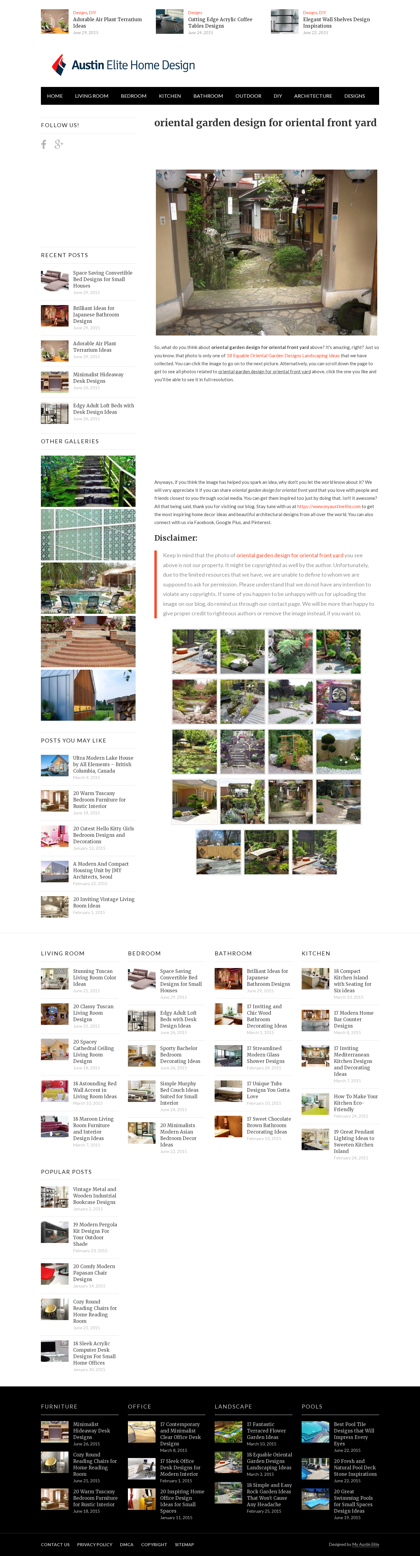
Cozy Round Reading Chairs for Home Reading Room (95, 1311)
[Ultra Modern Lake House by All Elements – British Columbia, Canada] (55, 765)
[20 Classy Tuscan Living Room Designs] (55, 1014)
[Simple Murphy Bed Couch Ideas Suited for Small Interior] (142, 1091)
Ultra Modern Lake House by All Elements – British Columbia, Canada (103, 764)
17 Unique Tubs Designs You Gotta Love (268, 1090)
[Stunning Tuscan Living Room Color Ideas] (55, 979)
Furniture (59, 1406)
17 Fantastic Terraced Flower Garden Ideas (266, 1430)
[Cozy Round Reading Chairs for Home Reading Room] (55, 1309)
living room (92, 96)
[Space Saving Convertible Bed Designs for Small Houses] (55, 280)
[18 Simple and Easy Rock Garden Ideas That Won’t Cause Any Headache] (228, 1492)
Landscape (233, 1406)
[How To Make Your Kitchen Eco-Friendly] (315, 1104)
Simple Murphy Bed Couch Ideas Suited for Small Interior (179, 1093)
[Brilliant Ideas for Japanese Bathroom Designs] (55, 316)
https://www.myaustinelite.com (329, 506)
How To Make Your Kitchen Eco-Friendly (356, 1103)
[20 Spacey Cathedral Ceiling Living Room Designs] (55, 1049)
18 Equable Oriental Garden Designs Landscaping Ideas (283, 355)
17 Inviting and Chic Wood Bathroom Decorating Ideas (267, 1016)
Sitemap (184, 1544)
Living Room (63, 953)
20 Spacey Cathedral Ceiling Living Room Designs (93, 1051)
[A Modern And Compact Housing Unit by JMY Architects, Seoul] (55, 871)
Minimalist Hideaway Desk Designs (98, 378)
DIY (92, 12)
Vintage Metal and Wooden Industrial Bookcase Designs (94, 1195)
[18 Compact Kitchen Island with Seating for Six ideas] (315, 979)
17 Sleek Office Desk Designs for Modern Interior (180, 1467)
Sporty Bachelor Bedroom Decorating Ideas (180, 1054)
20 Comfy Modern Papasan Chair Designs (94, 1273)
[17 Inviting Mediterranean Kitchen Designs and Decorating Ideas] (315, 1056)
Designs (80, 12)
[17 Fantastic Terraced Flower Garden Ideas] (228, 1432)
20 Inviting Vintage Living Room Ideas (104, 902)
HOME (55, 96)
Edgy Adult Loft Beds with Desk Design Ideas (103, 409)
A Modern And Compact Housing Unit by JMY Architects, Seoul (101, 870)
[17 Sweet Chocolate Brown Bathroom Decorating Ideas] (228, 1126)
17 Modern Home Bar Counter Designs (354, 1019)
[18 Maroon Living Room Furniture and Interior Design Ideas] (55, 1126)
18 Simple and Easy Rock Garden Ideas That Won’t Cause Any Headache (269, 1494)
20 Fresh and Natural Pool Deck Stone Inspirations (355, 1467)
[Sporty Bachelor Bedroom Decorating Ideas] (142, 1056)
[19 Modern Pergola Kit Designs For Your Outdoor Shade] (55, 1232)
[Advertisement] (266, 145)
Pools (312, 1406)
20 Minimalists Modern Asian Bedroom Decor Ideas (178, 1135)
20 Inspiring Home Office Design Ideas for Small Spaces (182, 1501)
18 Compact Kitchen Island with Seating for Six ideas (352, 981)
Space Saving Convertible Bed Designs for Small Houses (103, 279)
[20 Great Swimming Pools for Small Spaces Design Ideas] (315, 1499)
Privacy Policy (94, 1544)
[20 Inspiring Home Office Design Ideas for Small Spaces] (142, 1499)
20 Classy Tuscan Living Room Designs (93, 1013)
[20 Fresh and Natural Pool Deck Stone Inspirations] (315, 1469)
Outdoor (248, 96)
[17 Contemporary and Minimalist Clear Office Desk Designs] (142, 1432)
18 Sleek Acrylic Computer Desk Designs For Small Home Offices (94, 1353)
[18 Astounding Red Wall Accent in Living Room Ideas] (55, 1091)
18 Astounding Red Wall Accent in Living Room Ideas (95, 1090)
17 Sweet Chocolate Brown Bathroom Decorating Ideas (269, 1125)
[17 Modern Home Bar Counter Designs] (315, 1020)
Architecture (313, 96)
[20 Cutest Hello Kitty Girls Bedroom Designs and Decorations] (55, 836)
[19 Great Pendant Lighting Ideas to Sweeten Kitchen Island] (315, 1139)
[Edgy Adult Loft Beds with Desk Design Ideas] (55, 413)
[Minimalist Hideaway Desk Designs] (55, 382)
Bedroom (134, 96)
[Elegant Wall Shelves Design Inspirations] (285, 21)
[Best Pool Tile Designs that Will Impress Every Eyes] (315, 1432)
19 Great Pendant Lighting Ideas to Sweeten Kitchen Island (354, 1141)
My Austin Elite (365, 1544)
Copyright (154, 1544)
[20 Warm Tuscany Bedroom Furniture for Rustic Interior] (55, 801)
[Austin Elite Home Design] (122, 64)
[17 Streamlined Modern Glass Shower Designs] (228, 1056)
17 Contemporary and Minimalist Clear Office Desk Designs (180, 1434)
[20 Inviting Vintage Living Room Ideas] (55, 907)
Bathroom (208, 96)
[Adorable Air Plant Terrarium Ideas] (55, 21)
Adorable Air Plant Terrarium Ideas (94, 347)
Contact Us (55, 1544)
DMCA (126, 1544)
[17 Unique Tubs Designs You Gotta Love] (228, 1091)
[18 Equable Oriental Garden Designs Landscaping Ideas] (228, 1462)
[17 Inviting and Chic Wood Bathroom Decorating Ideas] (228, 1014)
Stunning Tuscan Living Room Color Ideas (94, 977)
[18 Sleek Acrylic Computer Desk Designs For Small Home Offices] (55, 1351)
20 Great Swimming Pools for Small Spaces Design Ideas (353, 1501)
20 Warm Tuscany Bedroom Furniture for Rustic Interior (99, 799)
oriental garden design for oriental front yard (289, 555)
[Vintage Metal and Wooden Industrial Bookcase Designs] (55, 1197)
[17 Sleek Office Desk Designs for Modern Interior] (142, 1469)
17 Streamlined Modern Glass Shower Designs (266, 1054)
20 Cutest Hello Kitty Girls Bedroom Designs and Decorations (103, 835)
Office (140, 1406)
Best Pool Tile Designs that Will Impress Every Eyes (354, 1434)
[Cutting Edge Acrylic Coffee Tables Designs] (170, 21)
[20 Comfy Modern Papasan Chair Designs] (55, 1274)
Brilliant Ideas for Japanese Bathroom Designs (96, 314)
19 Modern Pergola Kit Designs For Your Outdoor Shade (95, 1234)
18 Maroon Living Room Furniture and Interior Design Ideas (93, 1128)
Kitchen (170, 96)
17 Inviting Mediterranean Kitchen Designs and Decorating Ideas (353, 1061)
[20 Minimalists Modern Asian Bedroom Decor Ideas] (142, 1133)
